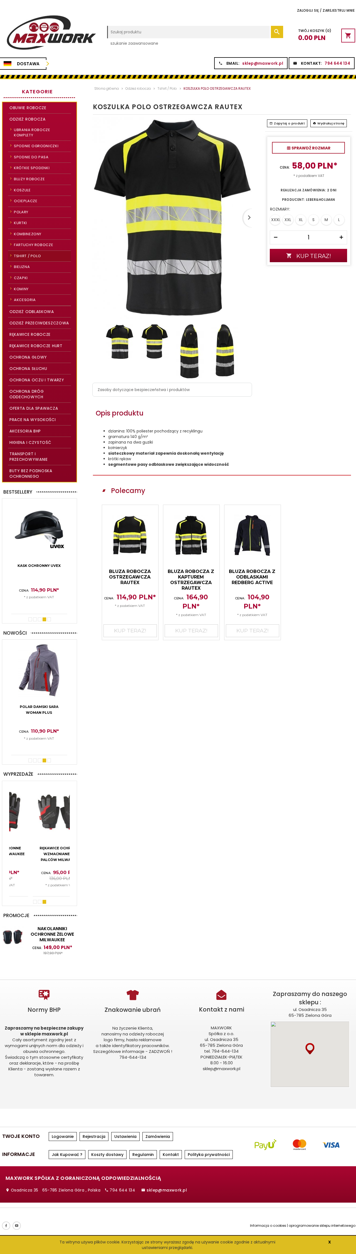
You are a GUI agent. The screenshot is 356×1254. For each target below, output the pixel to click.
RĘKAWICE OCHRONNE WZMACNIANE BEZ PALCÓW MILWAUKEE (39, 854)
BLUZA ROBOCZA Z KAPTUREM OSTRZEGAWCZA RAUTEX (191, 580)
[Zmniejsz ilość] (275, 237)
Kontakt (171, 1154)
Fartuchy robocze (33, 244)
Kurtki (20, 223)
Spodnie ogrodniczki (36, 146)
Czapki (21, 278)
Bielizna (22, 266)
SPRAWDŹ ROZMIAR (310, 148)
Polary (21, 212)
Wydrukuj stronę (330, 123)
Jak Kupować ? (67, 1154)
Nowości (15, 633)
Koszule (22, 190)
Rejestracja (94, 1136)
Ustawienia (125, 1136)
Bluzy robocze (29, 179)
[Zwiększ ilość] (341, 237)
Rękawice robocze (30, 334)
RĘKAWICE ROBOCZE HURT (36, 346)
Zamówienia (157, 1136)
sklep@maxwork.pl (262, 63)
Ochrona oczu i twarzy (36, 380)
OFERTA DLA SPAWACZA (33, 408)
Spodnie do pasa (31, 157)
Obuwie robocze (27, 108)
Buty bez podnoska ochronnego (30, 473)
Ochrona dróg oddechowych (26, 394)
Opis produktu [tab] (120, 413)
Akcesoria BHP (25, 431)
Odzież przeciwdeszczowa (39, 323)
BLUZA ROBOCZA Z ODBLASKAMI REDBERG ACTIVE (252, 577)
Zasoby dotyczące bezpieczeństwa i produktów (144, 389)
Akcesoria (25, 299)
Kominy (21, 289)
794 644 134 (337, 63)
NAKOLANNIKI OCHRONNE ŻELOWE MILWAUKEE (52, 934)
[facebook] (6, 1226)
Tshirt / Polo (27, 256)
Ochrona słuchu (28, 368)
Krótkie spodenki (32, 168)
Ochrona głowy (28, 357)
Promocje (16, 915)
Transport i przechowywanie (28, 456)
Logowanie (63, 1136)
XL (301, 219)
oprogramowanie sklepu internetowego (322, 1225)
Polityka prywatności (209, 1154)
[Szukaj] (277, 32)
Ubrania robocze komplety (32, 132)
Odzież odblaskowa (31, 311)
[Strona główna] (50, 35)
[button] (310, 1048)
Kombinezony (27, 234)
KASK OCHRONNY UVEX (39, 566)
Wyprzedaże (18, 774)
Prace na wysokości (32, 419)
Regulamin (143, 1154)
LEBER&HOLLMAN (320, 199)
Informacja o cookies (268, 1225)
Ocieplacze (26, 201)
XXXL (275, 219)
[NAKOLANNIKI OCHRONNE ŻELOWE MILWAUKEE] (13, 936)
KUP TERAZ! (39, 605)
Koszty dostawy (107, 1154)
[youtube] (17, 1226)
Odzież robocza (27, 119)
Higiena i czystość (30, 442)
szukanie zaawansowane (134, 43)
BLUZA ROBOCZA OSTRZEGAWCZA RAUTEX (130, 577)
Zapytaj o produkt (289, 123)
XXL (288, 219)
